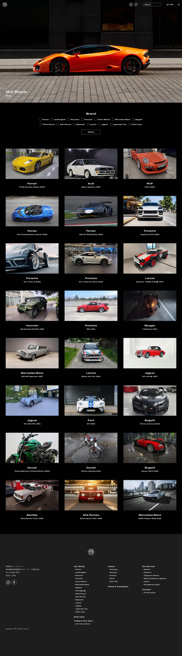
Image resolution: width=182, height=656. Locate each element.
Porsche (79, 579)
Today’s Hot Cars (83, 621)
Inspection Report (151, 576)
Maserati (79, 600)
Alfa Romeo (81, 597)
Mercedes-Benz (82, 585)
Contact (146, 589)
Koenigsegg (81, 591)
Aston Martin (81, 582)
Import (146, 582)
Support (147, 569)
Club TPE (114, 582)
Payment (148, 572)
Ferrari (78, 569)
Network (113, 572)
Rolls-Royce (81, 594)
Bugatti (79, 588)
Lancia (78, 603)
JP (167, 4)
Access (113, 576)
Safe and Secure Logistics (155, 579)
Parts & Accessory (118, 586)
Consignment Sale (152, 585)
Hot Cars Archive (83, 624)
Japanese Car (82, 609)
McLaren (79, 576)
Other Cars (80, 612)
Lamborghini (81, 572)
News (112, 579)
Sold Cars (79, 617)
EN (171, 4)
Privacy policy (150, 593)
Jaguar (79, 606)
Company (114, 569)
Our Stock (79, 566)
